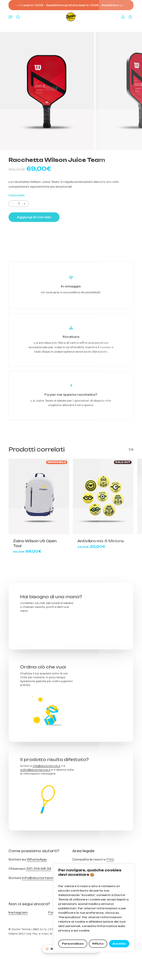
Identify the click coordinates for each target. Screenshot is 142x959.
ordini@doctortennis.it (35, 769)
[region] (94, 908)
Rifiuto (98, 943)
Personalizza (73, 943)
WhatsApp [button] (37, 859)
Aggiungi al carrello (34, 217)
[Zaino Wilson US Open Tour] (39, 496)
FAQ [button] (110, 859)
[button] (11, 17)
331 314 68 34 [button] (38, 868)
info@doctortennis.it (46, 766)
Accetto (119, 943)
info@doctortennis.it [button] (41, 878)
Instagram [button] (18, 912)
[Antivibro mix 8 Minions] (103, 496)
